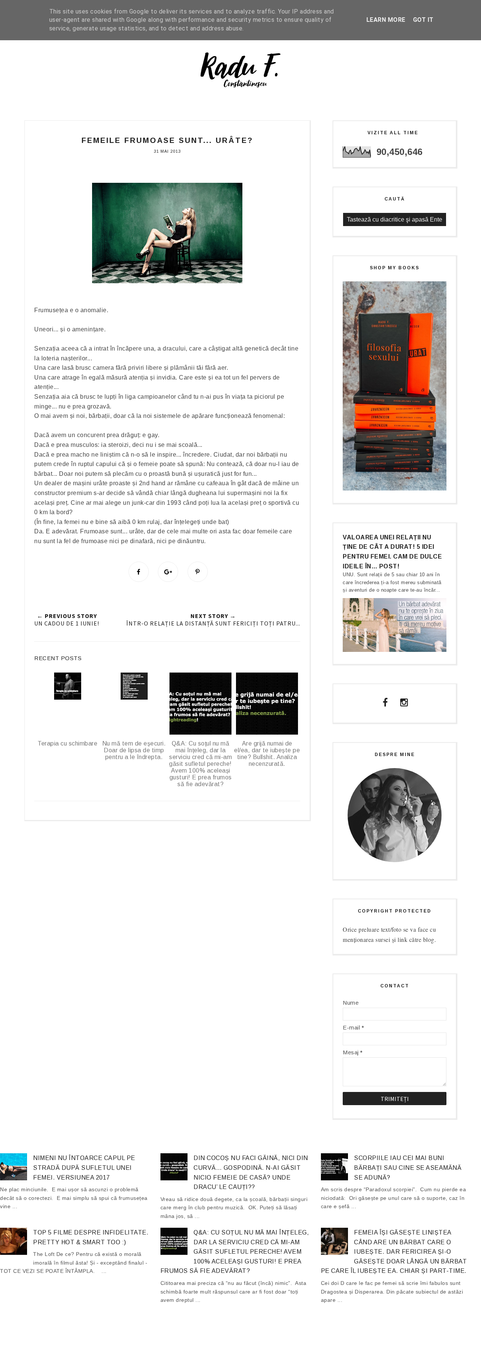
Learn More (385, 19)
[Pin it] (198, 572)
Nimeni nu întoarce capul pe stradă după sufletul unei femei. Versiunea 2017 (84, 1167)
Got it (423, 19)
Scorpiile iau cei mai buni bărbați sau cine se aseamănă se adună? (407, 1167)
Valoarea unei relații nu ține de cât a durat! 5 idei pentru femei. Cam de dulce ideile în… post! (392, 551)
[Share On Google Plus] (168, 572)
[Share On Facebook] (139, 572)
